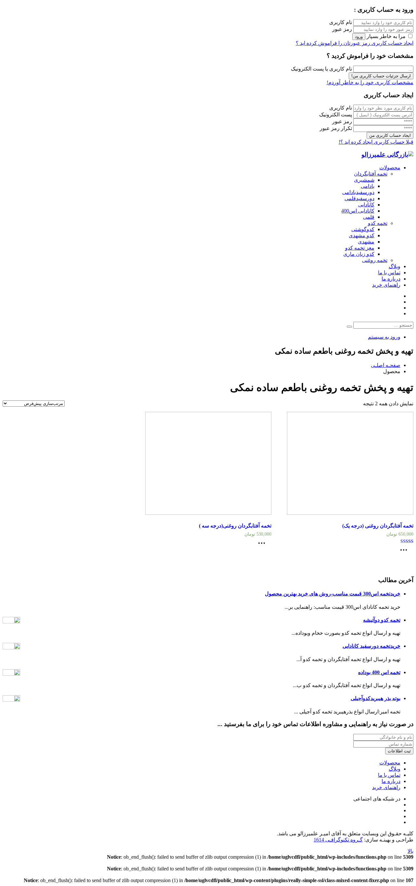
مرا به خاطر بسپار (386, 36)
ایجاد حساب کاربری (391, 43)
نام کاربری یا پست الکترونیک (321, 69)
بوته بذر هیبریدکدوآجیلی (375, 698)
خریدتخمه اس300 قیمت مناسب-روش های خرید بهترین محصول (332, 593)
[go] (349, 327)
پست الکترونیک (335, 114)
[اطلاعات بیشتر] (405, 552)
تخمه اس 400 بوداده (379, 672)
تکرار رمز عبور (336, 128)
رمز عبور (342, 29)
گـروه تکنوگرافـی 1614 (338, 839)
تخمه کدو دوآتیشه (381, 620)
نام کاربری (340, 22)
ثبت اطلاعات (399, 751)
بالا (410, 851)
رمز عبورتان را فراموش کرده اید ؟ (333, 43)
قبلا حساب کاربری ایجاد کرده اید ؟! (376, 142)
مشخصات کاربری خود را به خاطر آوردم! (370, 82)
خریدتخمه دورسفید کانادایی (371, 646)
